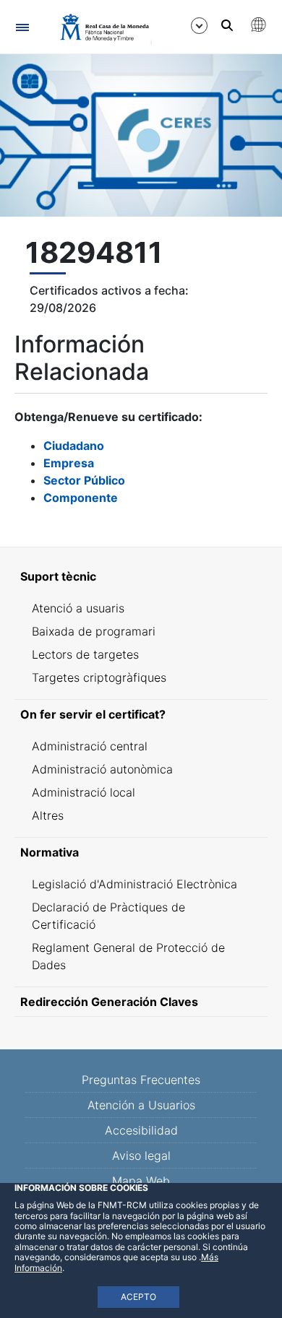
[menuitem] (141, 576)
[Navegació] (22, 27)
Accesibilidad (141, 1130)
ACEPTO (138, 1296)
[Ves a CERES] (98, 27)
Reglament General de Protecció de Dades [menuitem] (128, 956)
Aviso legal (141, 1155)
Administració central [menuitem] (90, 746)
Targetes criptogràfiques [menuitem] (99, 677)
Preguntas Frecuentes (141, 1079)
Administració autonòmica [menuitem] (102, 769)
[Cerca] (227, 25)
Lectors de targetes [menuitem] (85, 654)
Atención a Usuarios (141, 1105)
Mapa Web (141, 1181)
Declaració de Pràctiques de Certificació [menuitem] (108, 916)
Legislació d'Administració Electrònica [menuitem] (134, 884)
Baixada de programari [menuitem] (93, 631)
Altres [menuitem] (48, 815)
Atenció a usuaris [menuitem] (78, 608)
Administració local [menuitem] (83, 792)
